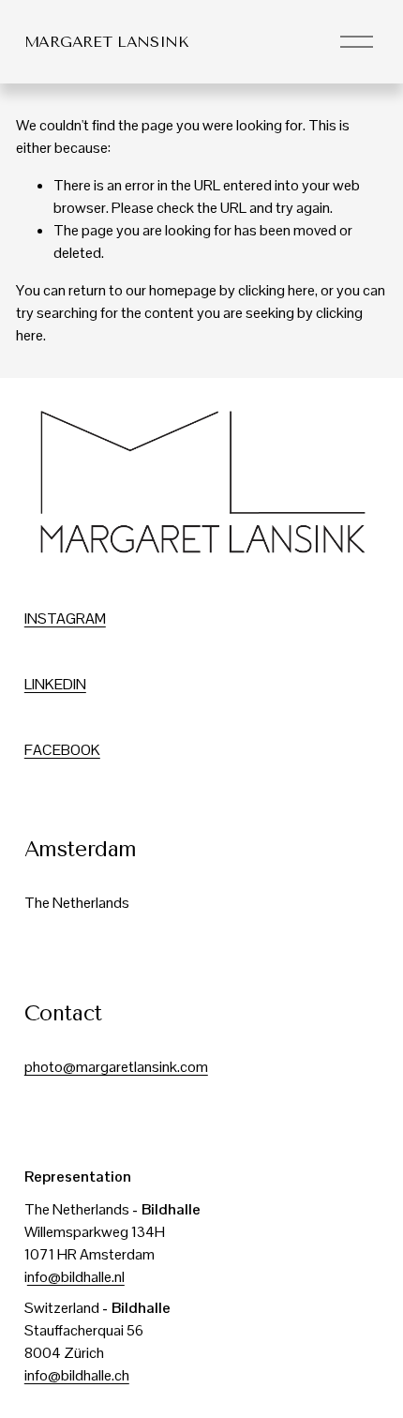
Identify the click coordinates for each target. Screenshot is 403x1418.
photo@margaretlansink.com (116, 1067)
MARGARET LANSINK (106, 42)
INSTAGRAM (65, 618)
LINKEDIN (55, 684)
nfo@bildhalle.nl (76, 1277)
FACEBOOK (62, 750)
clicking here (276, 290)
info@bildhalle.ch (76, 1375)
